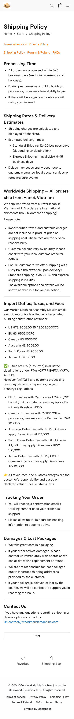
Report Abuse (54, 702)
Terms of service (15, 44)
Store (20, 34)
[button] (7, 5)
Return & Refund (38, 52)
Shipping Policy (39, 34)
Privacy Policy (38, 44)
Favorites (23, 664)
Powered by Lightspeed (37, 708)
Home (8, 34)
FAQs (56, 52)
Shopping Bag (51, 664)
